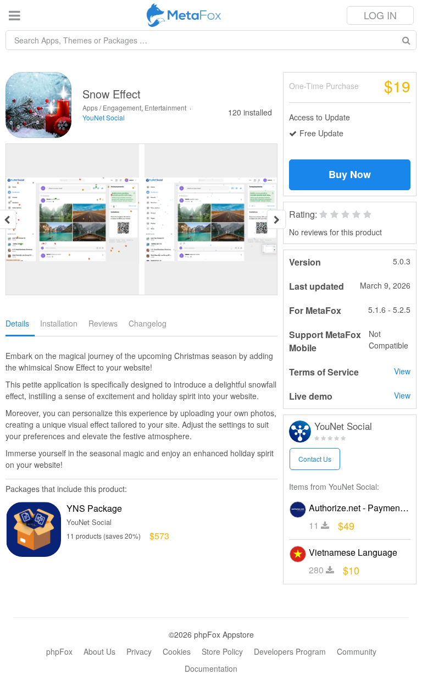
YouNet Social (103, 117)
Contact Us (314, 458)
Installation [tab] (58, 323)
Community (356, 651)
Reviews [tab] (103, 323)
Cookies (177, 651)
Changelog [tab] (147, 323)
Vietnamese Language (353, 552)
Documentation (211, 668)
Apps (90, 107)
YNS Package (94, 508)
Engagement (122, 107)
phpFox (59, 651)
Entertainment (165, 107)
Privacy (139, 651)
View (402, 371)
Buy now (350, 174)
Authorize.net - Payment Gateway (359, 507)
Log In (380, 15)
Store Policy (222, 651)
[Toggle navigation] (14, 15)
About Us (99, 651)
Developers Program (290, 651)
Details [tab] (17, 323)
